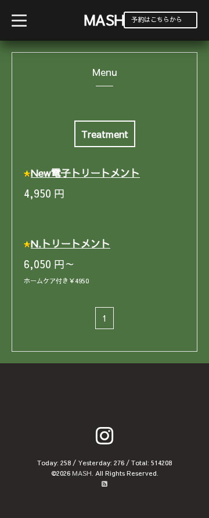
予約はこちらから (156, 19)
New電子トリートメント (85, 173)
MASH (104, 20)
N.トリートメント (70, 243)
